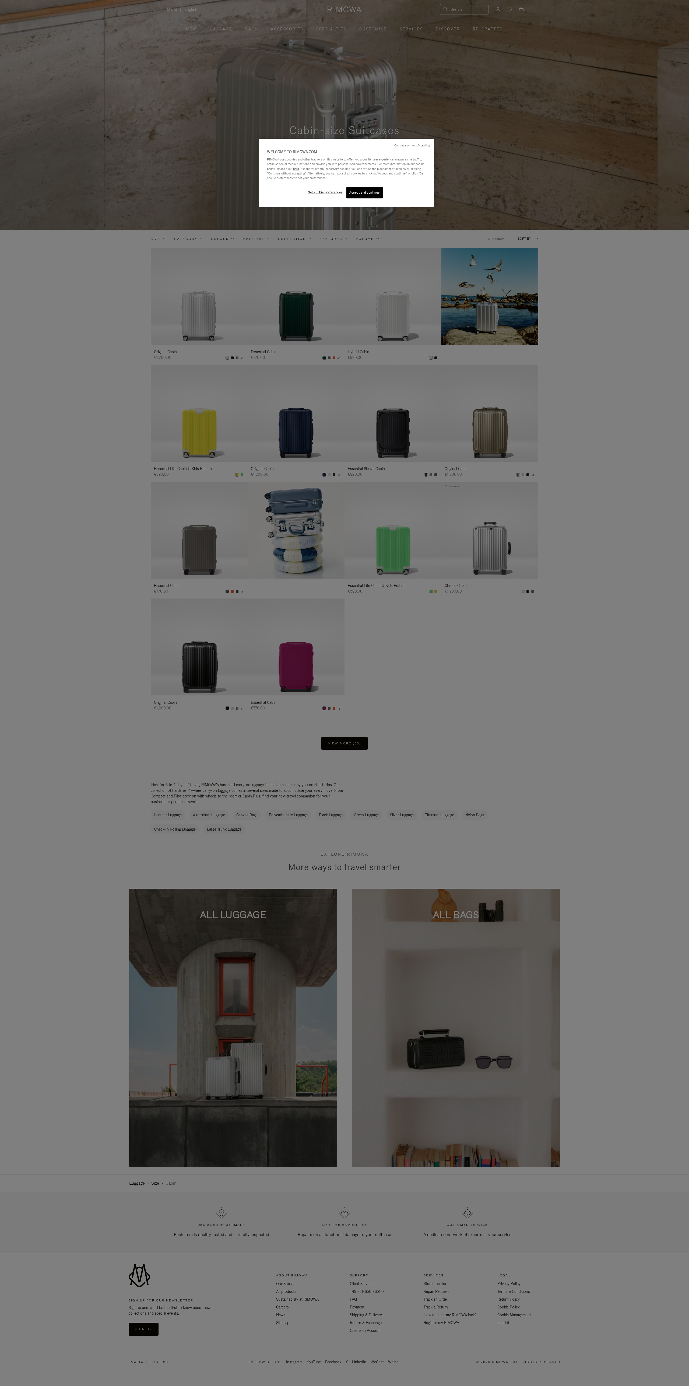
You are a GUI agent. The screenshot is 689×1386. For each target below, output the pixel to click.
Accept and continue (364, 192)
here (296, 169)
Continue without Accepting (412, 145)
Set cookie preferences (325, 192)
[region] (346, 173)
